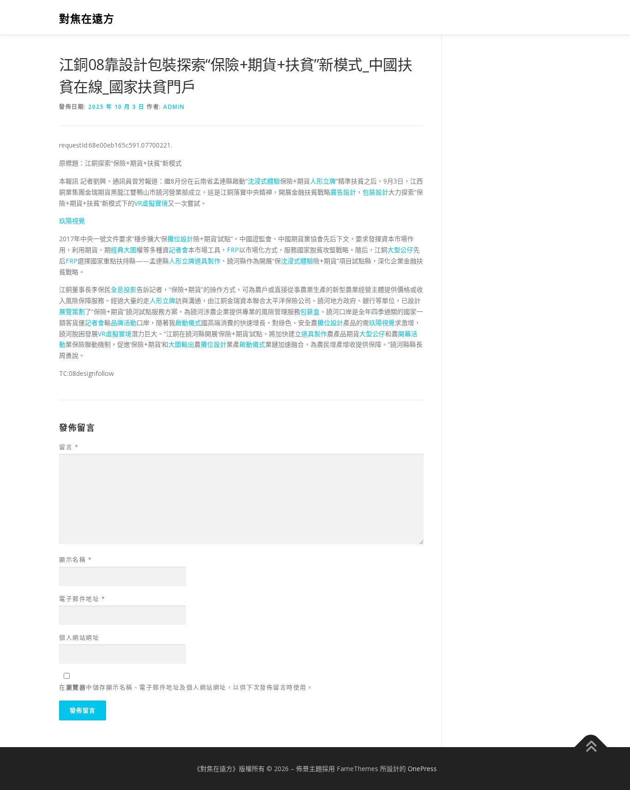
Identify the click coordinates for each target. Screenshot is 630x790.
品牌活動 (124, 322)
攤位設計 (180, 238)
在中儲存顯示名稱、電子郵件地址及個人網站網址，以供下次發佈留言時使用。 (186, 687)
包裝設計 (375, 192)
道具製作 (207, 260)
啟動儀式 (188, 322)
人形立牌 (323, 181)
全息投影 (124, 289)
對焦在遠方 (86, 18)
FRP (233, 249)
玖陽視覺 (72, 220)
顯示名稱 (75, 559)
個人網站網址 (79, 637)
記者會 (178, 249)
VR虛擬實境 (151, 203)
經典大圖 (124, 249)
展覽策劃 (72, 311)
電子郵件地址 (82, 598)
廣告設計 (343, 192)
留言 (68, 447)
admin (174, 107)
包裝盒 (310, 311)
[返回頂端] (591, 747)
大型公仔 (400, 249)
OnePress (422, 768)
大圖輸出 (181, 344)
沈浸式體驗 (264, 181)
